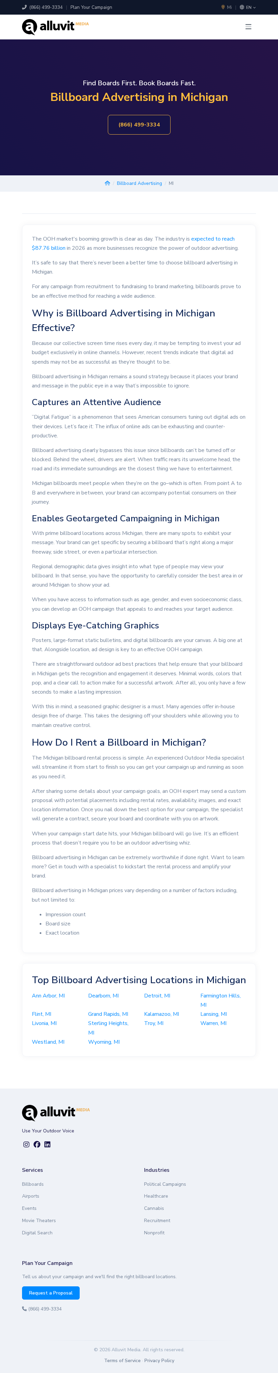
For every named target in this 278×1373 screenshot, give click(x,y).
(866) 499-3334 (45, 7)
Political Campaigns (165, 1184)
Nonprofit (154, 1233)
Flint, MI (41, 1014)
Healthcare (156, 1196)
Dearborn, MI (103, 996)
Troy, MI (153, 1023)
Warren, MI (213, 1023)
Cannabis (154, 1208)
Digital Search (37, 1233)
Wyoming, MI (104, 1042)
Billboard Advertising (139, 183)
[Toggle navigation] (248, 27)
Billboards (33, 1184)
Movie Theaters (39, 1220)
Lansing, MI (213, 1014)
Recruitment (157, 1220)
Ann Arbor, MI (48, 996)
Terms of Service (122, 1360)
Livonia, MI (44, 1023)
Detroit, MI (157, 996)
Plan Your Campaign (91, 7)
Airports (30, 1196)
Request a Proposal (51, 1293)
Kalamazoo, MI (161, 1014)
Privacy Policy (159, 1360)
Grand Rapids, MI (108, 1014)
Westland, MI (48, 1042)
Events (29, 1208)
